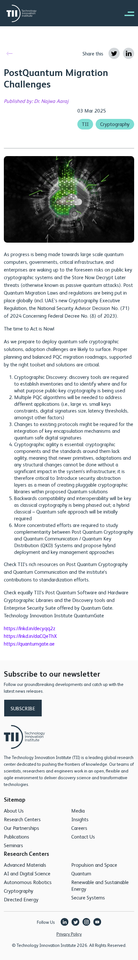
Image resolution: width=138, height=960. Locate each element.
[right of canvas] (126, 13)
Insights (80, 819)
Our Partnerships (21, 827)
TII (85, 124)
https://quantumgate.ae (29, 643)
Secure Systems (88, 897)
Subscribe (23, 708)
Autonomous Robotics (28, 882)
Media (78, 810)
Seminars (13, 845)
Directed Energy (21, 899)
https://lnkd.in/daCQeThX (30, 635)
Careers (79, 827)
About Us (14, 810)
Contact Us (83, 836)
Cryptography (115, 124)
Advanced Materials (25, 864)
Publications (16, 836)
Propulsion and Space (94, 864)
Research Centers (22, 819)
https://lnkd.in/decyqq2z (29, 628)
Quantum (81, 873)
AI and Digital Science (27, 873)
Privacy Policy (69, 934)
